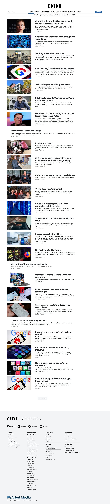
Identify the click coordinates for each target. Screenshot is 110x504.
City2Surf (48, 446)
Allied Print (48, 457)
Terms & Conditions (69, 437)
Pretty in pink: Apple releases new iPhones (55, 175)
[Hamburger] (9, 12)
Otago (36, 12)
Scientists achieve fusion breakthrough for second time (55, 38)
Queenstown (43, 15)
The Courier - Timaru (32, 469)
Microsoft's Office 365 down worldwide (29, 264)
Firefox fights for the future (48, 250)
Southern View (30, 463)
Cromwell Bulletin (31, 475)
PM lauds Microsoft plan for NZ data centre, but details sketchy (51, 205)
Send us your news (12, 437)
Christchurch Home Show (51, 448)
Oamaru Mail (30, 471)
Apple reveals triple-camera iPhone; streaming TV (52, 290)
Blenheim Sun (30, 437)
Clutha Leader (30, 483)
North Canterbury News (32, 449)
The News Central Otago (32, 479)
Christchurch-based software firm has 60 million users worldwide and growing (54, 159)
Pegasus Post (30, 459)
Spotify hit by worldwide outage (26, 130)
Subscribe (98, 12)
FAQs (66, 441)
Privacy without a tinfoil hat (48, 234)
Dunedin (36, 15)
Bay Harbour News (31, 457)
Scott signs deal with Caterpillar (50, 53)
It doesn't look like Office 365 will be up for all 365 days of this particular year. (31, 267)
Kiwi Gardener (49, 435)
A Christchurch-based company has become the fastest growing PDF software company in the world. (53, 164)
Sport (79, 12)
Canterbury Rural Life (32, 451)
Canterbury (44, 12)
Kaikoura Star (30, 439)
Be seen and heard (43, 143)
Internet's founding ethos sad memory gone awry (53, 276)
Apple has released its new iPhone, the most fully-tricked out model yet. (54, 178)
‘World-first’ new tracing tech (48, 188)
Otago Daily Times (31, 435)
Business (63, 12)
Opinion (74, 15)
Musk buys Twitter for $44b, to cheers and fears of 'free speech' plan (54, 114)
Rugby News (49, 441)
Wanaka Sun (30, 473)
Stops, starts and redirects (70, 439)
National (64, 15)
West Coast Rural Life (32, 447)
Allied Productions (50, 453)
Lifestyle (71, 12)
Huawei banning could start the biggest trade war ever (53, 379)
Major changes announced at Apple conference (51, 364)
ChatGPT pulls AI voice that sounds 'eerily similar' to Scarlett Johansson (54, 22)
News (31, 12)
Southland (50, 15)
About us (10, 439)
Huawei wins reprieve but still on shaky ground (53, 333)
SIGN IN (13, 12)
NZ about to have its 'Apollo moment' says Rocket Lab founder (54, 99)
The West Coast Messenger (33, 445)
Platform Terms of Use (13, 443)
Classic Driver (49, 437)
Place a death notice (69, 448)
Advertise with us (68, 446)
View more (41, 398)
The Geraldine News (31, 453)
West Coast (57, 15)
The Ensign (29, 487)
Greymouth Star (30, 441)
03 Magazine (48, 439)
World (68, 15)
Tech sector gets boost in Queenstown (52, 84)
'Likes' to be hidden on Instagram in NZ (29, 320)
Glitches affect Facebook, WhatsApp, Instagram (52, 348)
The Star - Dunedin (31, 481)
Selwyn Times (30, 465)
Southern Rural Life (31, 485)
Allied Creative (49, 455)
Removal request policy (13, 447)
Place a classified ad (69, 450)
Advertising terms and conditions (72, 452)
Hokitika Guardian (31, 443)
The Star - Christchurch (32, 455)
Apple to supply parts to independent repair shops (52, 306)
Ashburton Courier (31, 467)
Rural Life (55, 12)
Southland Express (31, 489)
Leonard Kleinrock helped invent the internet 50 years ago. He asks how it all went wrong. (54, 280)
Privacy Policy (11, 441)
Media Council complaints (14, 445)
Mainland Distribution (51, 459)
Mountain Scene (30, 477)
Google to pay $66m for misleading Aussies (55, 68)
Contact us (10, 435)
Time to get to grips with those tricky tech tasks (54, 219)
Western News (30, 461)
